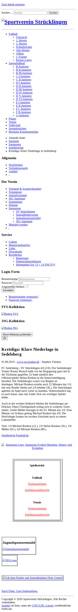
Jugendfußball (17, 63)
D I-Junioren (23, 82)
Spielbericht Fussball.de (15, 435)
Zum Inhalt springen (13, 4)
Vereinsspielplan (37, 483)
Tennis (12, 121)
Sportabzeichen (17, 128)
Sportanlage (15, 201)
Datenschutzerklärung (28, 261)
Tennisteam (15, 192)
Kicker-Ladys (24, 60)
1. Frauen (21, 56)
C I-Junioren (23, 76)
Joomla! (6, 605)
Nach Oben (19, 591)
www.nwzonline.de (28, 361)
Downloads (15, 251)
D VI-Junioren (24, 99)
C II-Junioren (23, 79)
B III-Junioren (24, 73)
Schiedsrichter (24, 47)
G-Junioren (22, 115)
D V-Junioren (24, 95)
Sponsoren (15, 208)
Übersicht (21, 37)
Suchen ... (7, 12)
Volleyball (14, 125)
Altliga (20, 53)
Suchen (53, 12)
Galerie (13, 241)
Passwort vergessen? (20, 299)
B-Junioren (22, 66)
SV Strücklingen (25, 211)
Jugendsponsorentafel (28, 218)
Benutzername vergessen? (23, 296)
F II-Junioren (23, 112)
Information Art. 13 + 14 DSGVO (35, 264)
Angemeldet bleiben (12, 286)
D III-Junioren (24, 89)
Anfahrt (13, 171)
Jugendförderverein (27, 214)
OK (4, 338)
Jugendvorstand (18, 195)
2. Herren (21, 43)
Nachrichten (16, 164)
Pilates (12, 118)
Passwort (7, 282)
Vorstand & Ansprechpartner (25, 188)
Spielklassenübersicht (37, 490)
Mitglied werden (18, 224)
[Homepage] (34, 21)
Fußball (13, 33)
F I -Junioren (23, 108)
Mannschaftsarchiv (19, 245)
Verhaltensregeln (18, 168)
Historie (13, 205)
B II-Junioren (23, 69)
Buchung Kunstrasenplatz (23, 131)
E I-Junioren (23, 102)
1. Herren (21, 40)
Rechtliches (15, 254)
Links (12, 248)
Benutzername (9, 278)
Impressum (22, 258)
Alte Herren (23, 50)
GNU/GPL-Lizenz (43, 605)
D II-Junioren (23, 86)
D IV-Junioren (24, 92)
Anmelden (8, 290)
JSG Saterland (17, 198)
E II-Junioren (23, 105)
